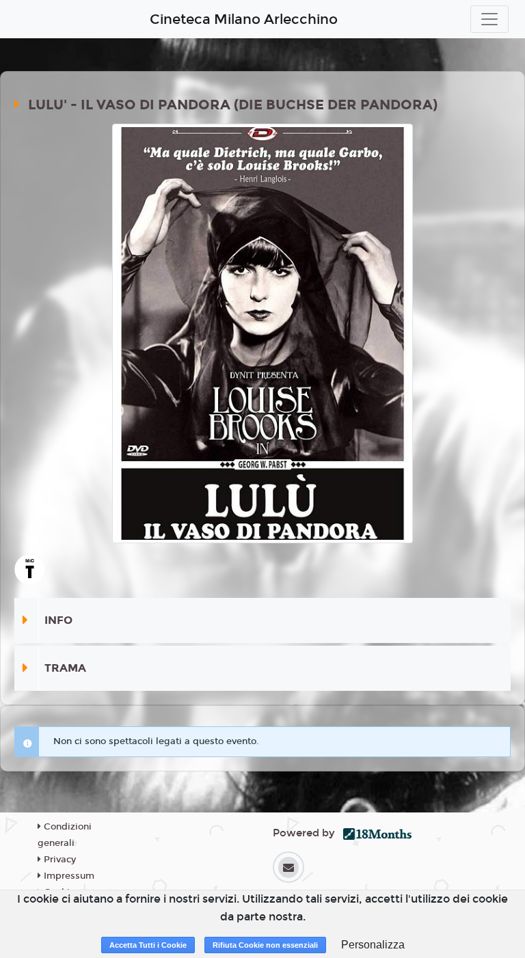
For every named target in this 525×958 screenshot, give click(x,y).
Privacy (58, 859)
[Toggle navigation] (489, 19)
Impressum (67, 876)
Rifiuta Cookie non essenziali (265, 945)
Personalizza (373, 944)
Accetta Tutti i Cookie (148, 945)
